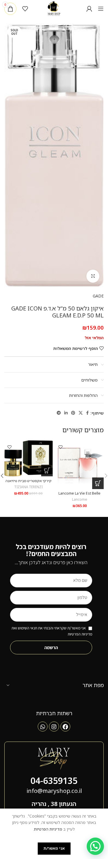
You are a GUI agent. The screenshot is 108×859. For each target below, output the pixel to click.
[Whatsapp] (43, 726)
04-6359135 (54, 781)
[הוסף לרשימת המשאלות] (61, 447)
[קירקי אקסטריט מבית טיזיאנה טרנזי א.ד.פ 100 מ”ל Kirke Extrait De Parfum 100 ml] (28, 458)
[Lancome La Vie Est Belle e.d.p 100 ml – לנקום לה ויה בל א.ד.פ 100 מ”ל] (80, 464)
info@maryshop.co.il (54, 791)
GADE (98, 296)
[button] (98, 483)
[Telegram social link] (58, 413)
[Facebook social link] (87, 413)
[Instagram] (54, 726)
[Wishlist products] (25, 8)
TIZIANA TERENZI (28, 486)
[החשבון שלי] (89, 8)
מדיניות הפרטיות (48, 829)
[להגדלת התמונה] (92, 276)
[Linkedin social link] (65, 413)
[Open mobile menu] (101, 8)
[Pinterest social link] (73, 413)
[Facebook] (65, 726)
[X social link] (80, 413)
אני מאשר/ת (54, 848)
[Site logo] (54, 8)
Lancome (79, 499)
